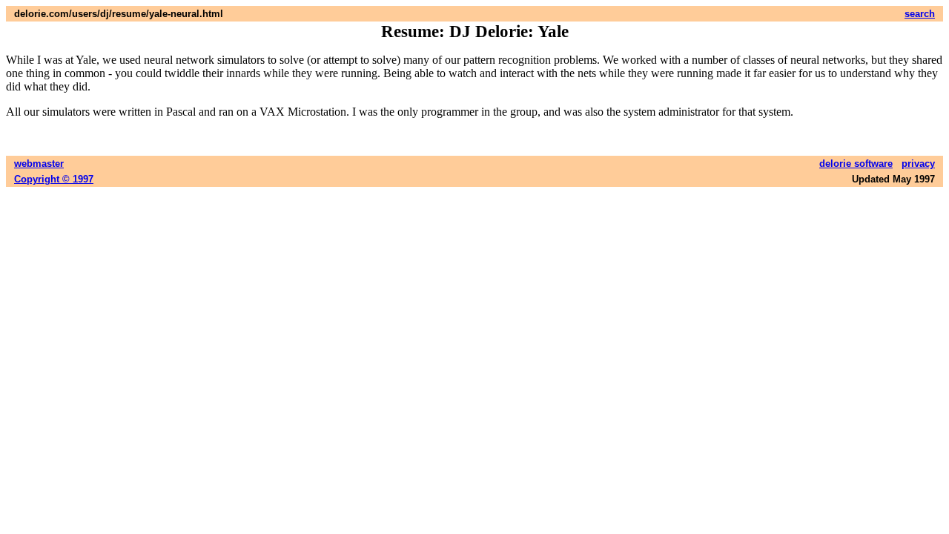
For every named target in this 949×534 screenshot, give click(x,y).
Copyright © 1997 (53, 179)
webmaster (39, 163)
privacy (918, 163)
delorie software (856, 163)
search (920, 13)
